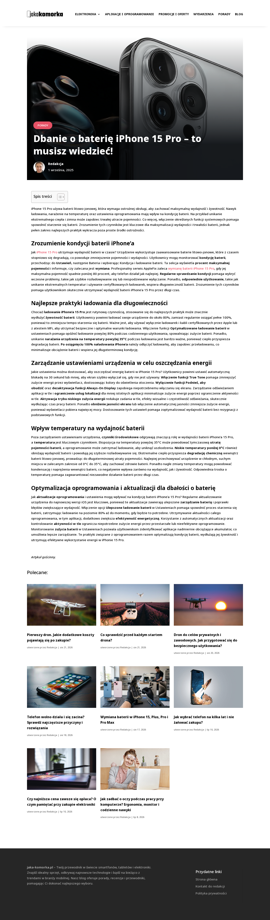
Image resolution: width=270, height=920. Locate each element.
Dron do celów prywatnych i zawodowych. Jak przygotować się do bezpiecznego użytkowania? (205, 640)
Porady (224, 14)
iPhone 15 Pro (46, 252)
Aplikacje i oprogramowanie (129, 14)
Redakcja (52, 647)
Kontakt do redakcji (210, 886)
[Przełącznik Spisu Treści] (58, 197)
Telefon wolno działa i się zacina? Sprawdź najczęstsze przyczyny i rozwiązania (55, 722)
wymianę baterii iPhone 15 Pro (191, 268)
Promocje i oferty (174, 14)
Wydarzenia (203, 14)
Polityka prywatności (211, 893)
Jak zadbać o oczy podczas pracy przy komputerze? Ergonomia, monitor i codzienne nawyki (132, 804)
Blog (239, 14)
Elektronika (85, 14)
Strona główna (206, 879)
